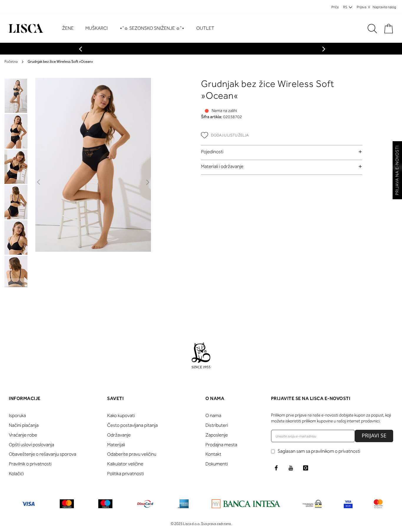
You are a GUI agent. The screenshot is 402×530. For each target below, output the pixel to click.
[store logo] (25, 28)
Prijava (361, 7)
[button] (39, 182)
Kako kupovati (121, 415)
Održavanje (119, 435)
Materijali (116, 444)
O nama (213, 415)
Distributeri (216, 425)
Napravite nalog (384, 7)
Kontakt (213, 454)
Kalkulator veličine (125, 464)
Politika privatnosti (125, 473)
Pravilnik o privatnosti (30, 464)
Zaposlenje (216, 435)
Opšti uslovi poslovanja (31, 444)
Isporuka (17, 415)
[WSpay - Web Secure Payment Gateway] (312, 504)
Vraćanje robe (23, 435)
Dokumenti (216, 464)
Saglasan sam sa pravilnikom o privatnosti (319, 451)
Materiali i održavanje (222, 166)
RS (345, 7)
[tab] (281, 151)
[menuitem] (70, 28)
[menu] (141, 28)
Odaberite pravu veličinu (131, 454)
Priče (335, 7)
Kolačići (16, 473)
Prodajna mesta (221, 444)
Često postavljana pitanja (132, 425)
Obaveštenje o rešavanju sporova (42, 454)
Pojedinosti (212, 151)
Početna (11, 61)
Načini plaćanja (24, 425)
